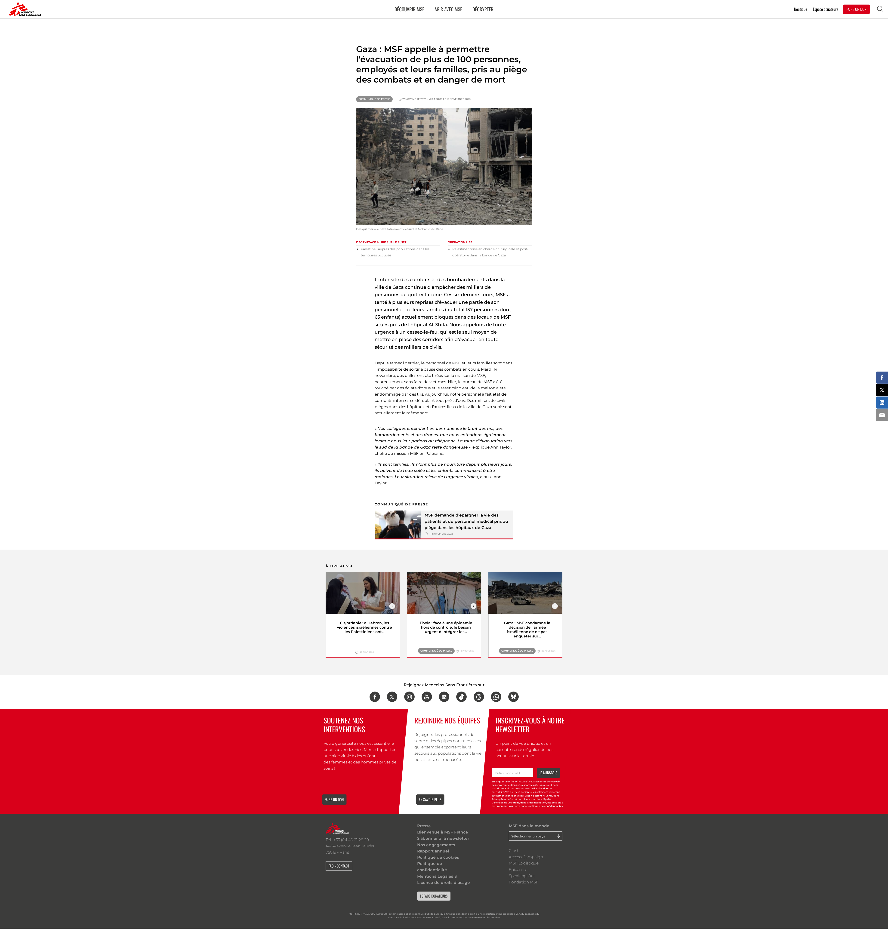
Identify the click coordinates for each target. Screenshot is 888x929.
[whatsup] (496, 697)
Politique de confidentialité (432, 866)
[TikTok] (461, 697)
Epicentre (518, 869)
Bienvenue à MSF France (442, 832)
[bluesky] (513, 697)
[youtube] (427, 697)
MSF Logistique (524, 863)
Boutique (800, 8)
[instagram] (409, 697)
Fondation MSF (523, 882)
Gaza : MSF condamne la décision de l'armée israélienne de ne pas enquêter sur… (527, 629)
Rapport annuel (433, 851)
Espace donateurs (825, 8)
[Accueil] (24, 9)
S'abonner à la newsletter (443, 838)
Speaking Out (522, 876)
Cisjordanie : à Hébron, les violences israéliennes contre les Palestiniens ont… (364, 627)
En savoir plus (430, 799)
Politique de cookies (438, 857)
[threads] (479, 697)
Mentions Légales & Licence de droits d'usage (443, 879)
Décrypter (482, 9)
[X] (392, 697)
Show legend (392, 606)
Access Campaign (526, 857)
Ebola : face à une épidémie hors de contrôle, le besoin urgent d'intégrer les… (446, 627)
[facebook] (375, 697)
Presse (424, 826)
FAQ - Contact (339, 866)
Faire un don (334, 799)
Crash (514, 850)
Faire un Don (856, 9)
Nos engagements (436, 845)
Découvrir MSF (409, 9)
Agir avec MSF (448, 9)
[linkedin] (444, 697)
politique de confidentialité (545, 806)
